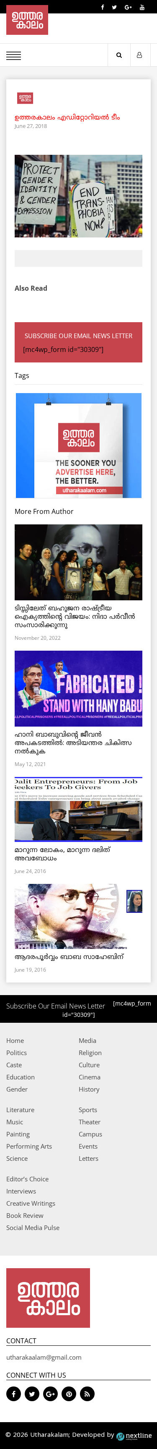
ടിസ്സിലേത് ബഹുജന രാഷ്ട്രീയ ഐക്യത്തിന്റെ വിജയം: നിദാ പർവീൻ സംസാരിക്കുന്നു (75, 617)
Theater (89, 1122)
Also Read (31, 288)
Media (87, 1040)
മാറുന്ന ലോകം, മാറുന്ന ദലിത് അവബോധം (62, 854)
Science (17, 1158)
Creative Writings (30, 1203)
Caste (14, 1065)
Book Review (25, 1215)
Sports (88, 1109)
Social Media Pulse (32, 1227)
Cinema (89, 1077)
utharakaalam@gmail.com (44, 1357)
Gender (17, 1089)
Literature (20, 1109)
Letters (88, 1158)
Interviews (21, 1191)
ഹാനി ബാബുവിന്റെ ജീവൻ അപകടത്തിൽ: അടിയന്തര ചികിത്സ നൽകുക (73, 743)
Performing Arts (29, 1146)
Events (88, 1146)
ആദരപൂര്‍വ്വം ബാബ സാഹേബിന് (69, 957)
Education (20, 1077)
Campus (90, 1134)
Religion (90, 1052)
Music (14, 1122)
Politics (16, 1052)
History (89, 1089)
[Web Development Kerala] (134, 1435)
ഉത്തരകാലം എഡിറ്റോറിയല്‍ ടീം (67, 118)
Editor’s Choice (27, 1179)
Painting (18, 1134)
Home (15, 1040)
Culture (89, 1065)
